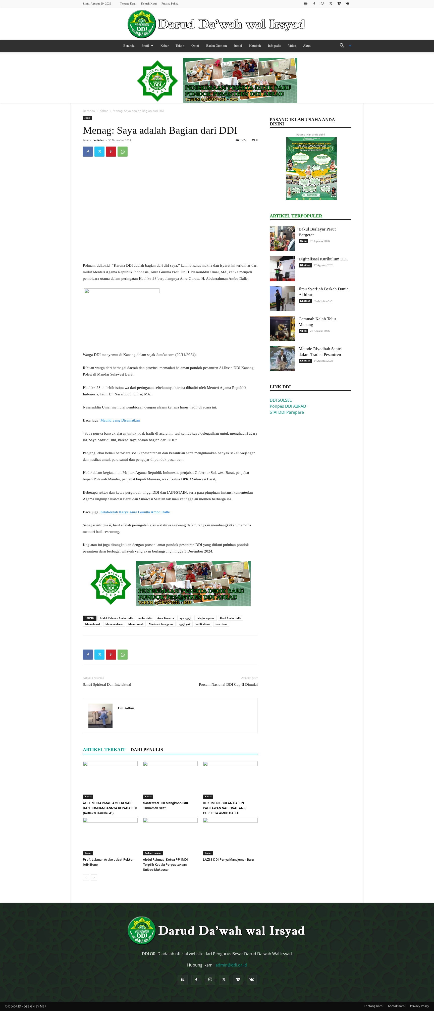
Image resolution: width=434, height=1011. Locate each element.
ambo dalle (145, 618)
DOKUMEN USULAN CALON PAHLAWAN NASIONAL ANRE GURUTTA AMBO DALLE (225, 808)
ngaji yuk (184, 624)
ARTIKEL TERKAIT (104, 749)
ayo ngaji (185, 618)
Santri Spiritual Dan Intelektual (107, 684)
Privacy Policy (169, 3)
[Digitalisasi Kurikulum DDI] (282, 268)
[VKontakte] (347, 3)
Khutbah (255, 46)
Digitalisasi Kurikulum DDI (323, 259)
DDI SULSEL (281, 400)
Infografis (274, 46)
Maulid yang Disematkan (120, 420)
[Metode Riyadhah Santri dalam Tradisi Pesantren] (282, 358)
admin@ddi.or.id (231, 965)
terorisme (221, 624)
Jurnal (238, 46)
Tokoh (180, 46)
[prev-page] (86, 878)
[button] (343, 46)
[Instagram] (322, 3)
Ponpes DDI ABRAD (288, 406)
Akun (307, 46)
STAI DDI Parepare (287, 412)
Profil (145, 46)
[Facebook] (314, 3)
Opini (195, 46)
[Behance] (306, 3)
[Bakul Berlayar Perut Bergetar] (282, 238)
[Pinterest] (111, 152)
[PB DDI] (217, 24)
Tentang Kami (128, 3)
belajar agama (205, 618)
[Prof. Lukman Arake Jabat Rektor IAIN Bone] (110, 836)
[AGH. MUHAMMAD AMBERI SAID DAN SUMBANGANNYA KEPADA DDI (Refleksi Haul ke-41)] (110, 780)
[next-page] (94, 878)
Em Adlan (98, 140)
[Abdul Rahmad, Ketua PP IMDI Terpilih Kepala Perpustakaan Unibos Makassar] (170, 836)
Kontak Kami (149, 3)
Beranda (129, 46)
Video (292, 46)
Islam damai (92, 624)
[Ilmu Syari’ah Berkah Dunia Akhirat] (282, 298)
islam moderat (114, 624)
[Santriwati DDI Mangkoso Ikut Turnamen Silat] (170, 780)
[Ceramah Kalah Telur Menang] (282, 328)
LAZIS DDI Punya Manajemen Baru (228, 859)
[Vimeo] (339, 3)
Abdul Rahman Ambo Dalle (116, 618)
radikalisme (203, 624)
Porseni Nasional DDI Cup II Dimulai (228, 684)
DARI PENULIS (147, 749)
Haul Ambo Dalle (230, 618)
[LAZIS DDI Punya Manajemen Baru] (230, 836)
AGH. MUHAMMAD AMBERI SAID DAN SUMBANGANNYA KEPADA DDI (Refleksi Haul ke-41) (110, 808)
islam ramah (135, 624)
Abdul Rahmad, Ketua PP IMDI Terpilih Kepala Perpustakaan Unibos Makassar (165, 864)
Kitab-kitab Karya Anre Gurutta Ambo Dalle (135, 512)
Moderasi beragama (161, 624)
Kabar (164, 46)
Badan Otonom (216, 46)
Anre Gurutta (165, 618)
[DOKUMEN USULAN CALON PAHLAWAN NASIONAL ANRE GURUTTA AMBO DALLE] (230, 780)
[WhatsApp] (123, 152)
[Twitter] (331, 3)
